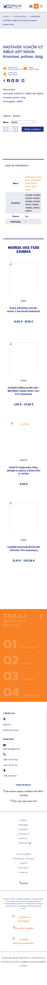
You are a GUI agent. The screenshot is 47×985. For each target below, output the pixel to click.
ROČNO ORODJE (20, 16)
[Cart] (41, 6)
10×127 (33, 183)
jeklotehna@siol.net (11, 749)
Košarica (23, 872)
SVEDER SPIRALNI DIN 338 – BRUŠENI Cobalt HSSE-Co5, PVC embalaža (24, 391)
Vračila (23, 863)
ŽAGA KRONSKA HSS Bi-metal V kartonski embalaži (23, 309)
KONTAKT (23, 838)
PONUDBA (23, 825)
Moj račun (23, 867)
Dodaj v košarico (33, 129)
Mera (5, 122)
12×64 (33, 186)
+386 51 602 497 (10, 775)
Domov (6, 16)
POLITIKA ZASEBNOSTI (21, 962)
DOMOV (23, 820)
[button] (31, 6)
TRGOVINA (23, 843)
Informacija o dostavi (23, 858)
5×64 (33, 177)
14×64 (27, 189)
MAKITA (23, 460)
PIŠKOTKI (42, 962)
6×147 (38, 177)
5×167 (27, 177)
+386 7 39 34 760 (10, 759)
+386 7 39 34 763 (10, 765)
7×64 (33, 180)
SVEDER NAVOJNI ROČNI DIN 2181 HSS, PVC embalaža (23, 548)
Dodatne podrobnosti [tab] (17, 165)
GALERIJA (23, 829)
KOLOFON (35, 962)
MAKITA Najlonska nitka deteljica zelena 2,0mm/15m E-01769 (23, 470)
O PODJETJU (23, 834)
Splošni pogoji (23, 854)
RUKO (23, 300)
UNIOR (19, 101)
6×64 (27, 180)
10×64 (28, 186)
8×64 (38, 180)
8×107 (27, 183)
